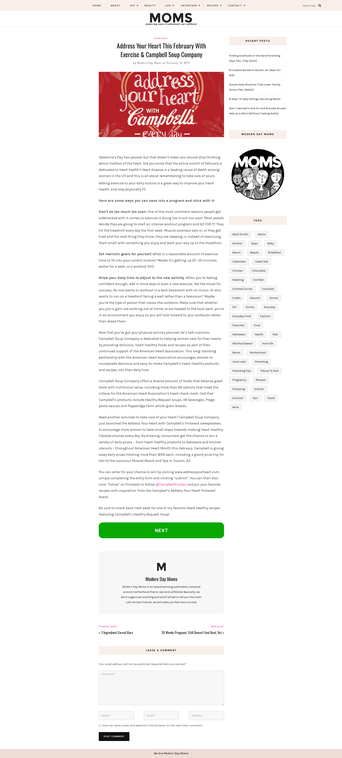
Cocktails (268, 289)
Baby (270, 243)
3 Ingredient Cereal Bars (117, 632)
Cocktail (258, 279)
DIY (132, 5)
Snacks (259, 389)
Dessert (255, 298)
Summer (237, 398)
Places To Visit (269, 370)
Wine (235, 407)
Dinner (274, 298)
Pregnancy (239, 380)
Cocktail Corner (242, 289)
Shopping (238, 389)
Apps (254, 243)
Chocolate (258, 270)
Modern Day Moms (149, 63)
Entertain (188, 5)
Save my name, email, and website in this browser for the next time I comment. (152, 725)
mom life (267, 343)
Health (259, 334)
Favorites (238, 325)
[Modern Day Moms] (171, 18)
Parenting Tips (241, 370)
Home (97, 5)
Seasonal (161, 38)
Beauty (150, 5)
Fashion (265, 316)
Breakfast (274, 252)
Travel (271, 398)
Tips (255, 398)
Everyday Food (241, 316)
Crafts (236, 298)
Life (168, 5)
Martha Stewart (242, 343)
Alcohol (237, 243)
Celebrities (239, 261)
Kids (275, 334)
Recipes (212, 5)
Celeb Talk (261, 261)
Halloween (238, 334)
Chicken (237, 270)
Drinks (250, 307)
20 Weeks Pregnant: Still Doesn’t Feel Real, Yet (192, 632)
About (116, 5)
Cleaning (238, 279)
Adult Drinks (240, 234)
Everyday (269, 307)
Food (257, 325)
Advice (262, 234)
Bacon (236, 252)
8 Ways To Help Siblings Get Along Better (255, 99)
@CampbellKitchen (171, 484)
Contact (235, 5)
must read (239, 361)
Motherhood (258, 352)
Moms (236, 352)
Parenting (261, 361)
